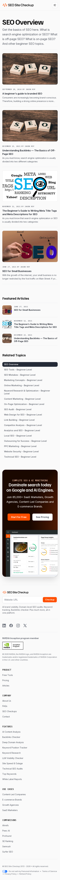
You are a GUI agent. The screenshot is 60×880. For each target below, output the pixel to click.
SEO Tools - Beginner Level (18, 369)
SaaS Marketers (10, 810)
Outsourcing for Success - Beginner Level (25, 441)
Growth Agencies (10, 805)
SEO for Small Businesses (16, 271)
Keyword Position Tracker (14, 747)
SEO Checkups (9, 711)
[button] (55, 5)
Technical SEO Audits (12, 768)
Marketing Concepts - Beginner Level (23, 380)
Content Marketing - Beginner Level (22, 399)
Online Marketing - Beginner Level (21, 385)
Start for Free (19, 517)
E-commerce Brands (12, 799)
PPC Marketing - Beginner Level (20, 446)
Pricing (5, 680)
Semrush (6, 846)
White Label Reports (12, 779)
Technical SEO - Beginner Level (20, 457)
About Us (6, 701)
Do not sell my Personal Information (24, 871)
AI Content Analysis (11, 732)
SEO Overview (11, 364)
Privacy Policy (10, 874)
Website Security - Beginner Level (21, 451)
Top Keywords (9, 774)
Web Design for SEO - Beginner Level (23, 414)
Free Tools (7, 675)
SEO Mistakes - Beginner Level (20, 375)
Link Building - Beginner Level (19, 420)
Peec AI (6, 830)
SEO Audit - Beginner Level (17, 409)
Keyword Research (11, 753)
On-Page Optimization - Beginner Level (24, 404)
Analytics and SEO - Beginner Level (22, 430)
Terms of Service (49, 871)
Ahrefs (5, 825)
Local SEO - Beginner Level (18, 435)
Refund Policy (25, 874)
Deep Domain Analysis (13, 742)
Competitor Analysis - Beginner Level (23, 425)
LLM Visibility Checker (12, 758)
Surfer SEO (7, 851)
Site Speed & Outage (12, 763)
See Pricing (42, 517)
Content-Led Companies (14, 794)
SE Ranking (7, 841)
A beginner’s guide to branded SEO (22, 93)
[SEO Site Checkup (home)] (18, 5)
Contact (6, 716)
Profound (6, 836)
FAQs (4, 706)
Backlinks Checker (11, 737)
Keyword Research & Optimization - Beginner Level (27, 392)
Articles (5, 685)
